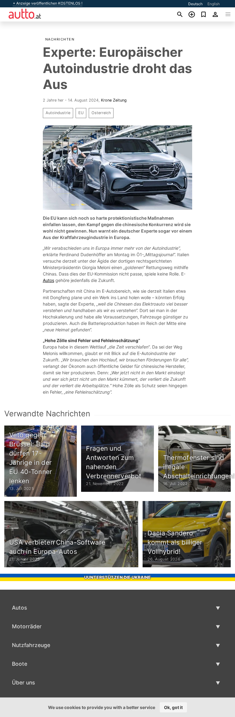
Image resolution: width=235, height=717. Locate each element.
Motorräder (27, 626)
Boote (19, 664)
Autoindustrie (58, 112)
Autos (48, 280)
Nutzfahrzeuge (31, 645)
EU (81, 112)
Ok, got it (173, 707)
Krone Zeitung (114, 100)
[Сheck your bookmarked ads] (204, 14)
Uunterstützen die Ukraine (117, 577)
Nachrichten (60, 39)
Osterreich (101, 112)
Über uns (23, 682)
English (213, 4)
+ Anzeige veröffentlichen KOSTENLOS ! (47, 3)
